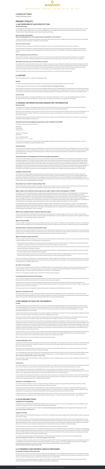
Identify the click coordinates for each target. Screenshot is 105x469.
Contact (38, 467)
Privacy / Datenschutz (51, 467)
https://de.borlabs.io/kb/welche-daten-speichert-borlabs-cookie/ (30, 355)
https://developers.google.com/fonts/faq (53, 407)
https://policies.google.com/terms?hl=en (46, 437)
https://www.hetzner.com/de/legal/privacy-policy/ (53, 86)
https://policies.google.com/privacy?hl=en (25, 409)
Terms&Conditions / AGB (60, 467)
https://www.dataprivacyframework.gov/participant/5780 (29, 444)
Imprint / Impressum (43, 467)
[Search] (79, 8)
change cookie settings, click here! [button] (23, 16)
